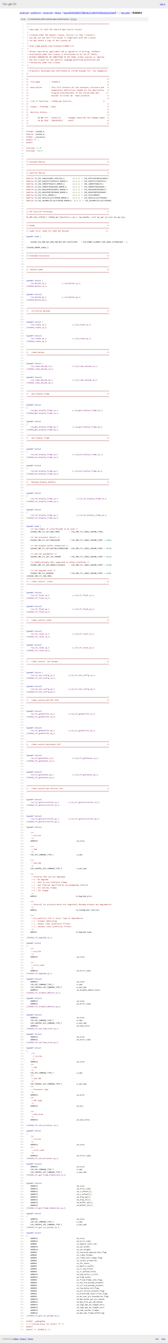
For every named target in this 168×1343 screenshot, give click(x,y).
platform (36, 12)
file (73, 19)
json (163, 1339)
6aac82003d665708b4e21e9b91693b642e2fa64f (90, 12)
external (47, 12)
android (24, 12)
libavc (58, 12)
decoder (125, 12)
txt (157, 1339)
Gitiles (15, 1339)
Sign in (162, 4)
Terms (30, 1339)
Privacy (23, 1339)
